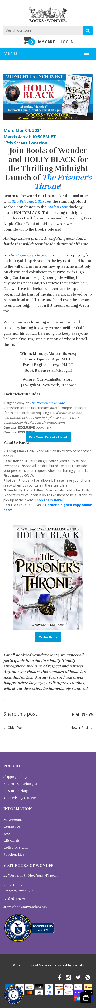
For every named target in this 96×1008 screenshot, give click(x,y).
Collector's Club (15, 848)
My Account (12, 820)
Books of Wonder (37, 965)
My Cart (46, 41)
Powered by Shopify (68, 965)
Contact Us (12, 827)
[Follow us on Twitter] (78, 714)
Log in (67, 41)
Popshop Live (13, 855)
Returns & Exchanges (20, 784)
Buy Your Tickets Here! (48, 437)
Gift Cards (11, 841)
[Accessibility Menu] (14, 994)
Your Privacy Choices (20, 798)
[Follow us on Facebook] (73, 714)
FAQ (6, 834)
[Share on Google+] (84, 714)
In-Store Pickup (15, 791)
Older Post (16, 727)
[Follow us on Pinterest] (91, 714)
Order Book (48, 637)
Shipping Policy (15, 777)
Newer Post (79, 727)
